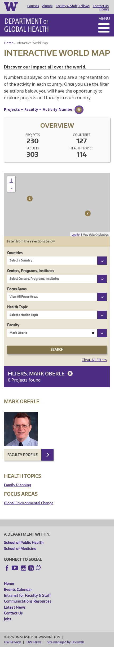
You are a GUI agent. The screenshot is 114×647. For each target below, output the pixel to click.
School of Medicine (20, 548)
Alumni (47, 6)
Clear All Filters (94, 359)
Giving (104, 9)
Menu (104, 18)
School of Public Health (23, 542)
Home (8, 43)
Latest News (15, 607)
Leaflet (76, 234)
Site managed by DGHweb (65, 642)
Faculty (13, 325)
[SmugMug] (39, 568)
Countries (15, 252)
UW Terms (34, 642)
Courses (33, 6)
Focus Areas (17, 289)
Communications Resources (27, 601)
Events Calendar (18, 589)
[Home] (26, 25)
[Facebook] (7, 568)
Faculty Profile (22, 454)
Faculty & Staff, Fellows (73, 6)
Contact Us (101, 6)
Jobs (7, 619)
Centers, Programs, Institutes (30, 270)
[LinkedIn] (31, 568)
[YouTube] (15, 568)
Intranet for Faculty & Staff (27, 595)
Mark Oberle (47, 373)
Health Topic (17, 307)
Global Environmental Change (28, 503)
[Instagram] (23, 568)
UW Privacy (12, 642)
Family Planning (17, 485)
